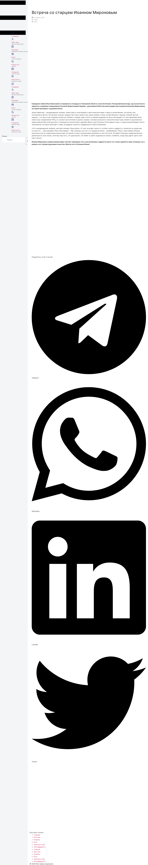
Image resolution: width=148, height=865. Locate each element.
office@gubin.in (40, 847)
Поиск (4, 136)
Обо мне (17, 43)
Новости (15, 65)
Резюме (19, 50)
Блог (16, 58)
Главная (15, 36)
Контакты (16, 80)
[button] (89, 318)
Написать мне (39, 844)
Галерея (16, 72)
